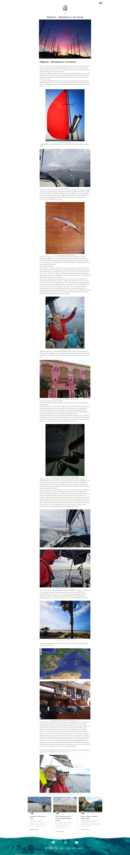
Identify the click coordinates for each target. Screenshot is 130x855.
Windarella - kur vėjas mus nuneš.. (65, 848)
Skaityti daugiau (34, 829)
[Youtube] (76, 842)
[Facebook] (53, 842)
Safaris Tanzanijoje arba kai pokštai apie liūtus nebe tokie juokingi (63, 818)
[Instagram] (65, 842)
